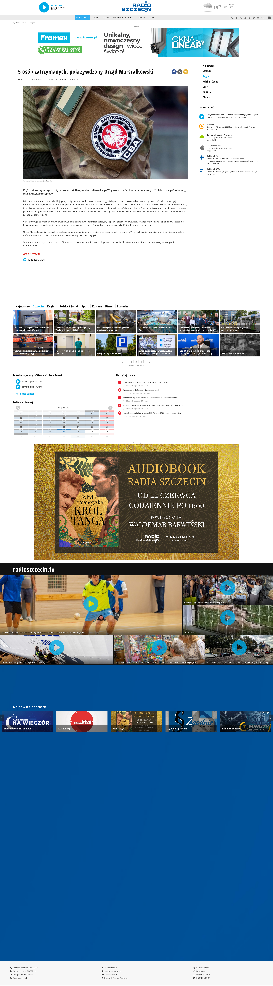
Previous (2, 718)
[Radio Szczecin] (136, 7)
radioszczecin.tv (34, 569)
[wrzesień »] (105, 408)
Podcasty (96, 17)
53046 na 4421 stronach (136, 366)
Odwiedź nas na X (241, 17)
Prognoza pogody (20, 978)
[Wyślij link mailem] (185, 71)
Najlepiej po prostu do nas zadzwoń (232, 17)
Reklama (142, 17)
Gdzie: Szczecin (31, 254)
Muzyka (107, 17)
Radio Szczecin (21, 23)
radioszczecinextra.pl (112, 971)
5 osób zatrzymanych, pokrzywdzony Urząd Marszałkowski (85, 71)
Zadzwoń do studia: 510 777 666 (25, 968)
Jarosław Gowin (53, 79)
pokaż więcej (26, 393)
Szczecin (207, 71)
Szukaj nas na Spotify (254, 17)
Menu (269, 17)
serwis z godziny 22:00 (32, 381)
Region (32, 23)
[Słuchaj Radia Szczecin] (44, 7)
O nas (151, 17)
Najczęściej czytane (125, 375)
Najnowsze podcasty (29, 707)
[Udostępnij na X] (179, 71)
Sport (205, 87)
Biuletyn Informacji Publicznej (116, 978)
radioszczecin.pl (110, 968)
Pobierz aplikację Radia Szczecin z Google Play (220, 137)
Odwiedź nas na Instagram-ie (245, 17)
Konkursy (118, 17)
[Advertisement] (77, 282)
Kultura (207, 92)
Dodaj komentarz (36, 259)
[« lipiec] (23, 408)
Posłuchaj (123, 306)
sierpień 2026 (64, 407)
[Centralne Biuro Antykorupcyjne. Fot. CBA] (105, 132)
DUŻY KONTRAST (203, 978)
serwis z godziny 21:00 (32, 386)
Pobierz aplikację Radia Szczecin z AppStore (219, 148)
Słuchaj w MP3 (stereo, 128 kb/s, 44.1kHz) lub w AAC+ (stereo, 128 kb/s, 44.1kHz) (232, 126)
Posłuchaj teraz (202, 968)
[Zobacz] (136, 42)
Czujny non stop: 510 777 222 (24, 971)
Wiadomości (82, 17)
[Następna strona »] (149, 362)
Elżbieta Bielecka (70, 79)
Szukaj (262, 17)
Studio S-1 (130, 17)
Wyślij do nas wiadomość (258, 17)
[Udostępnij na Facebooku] (174, 71)
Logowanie (200, 971)
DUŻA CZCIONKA (203, 974)
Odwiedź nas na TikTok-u (249, 17)
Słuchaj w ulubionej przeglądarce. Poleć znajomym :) (232, 116)
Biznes (206, 97)
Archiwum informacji (23, 402)
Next (271, 718)
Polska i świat (210, 81)
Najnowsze (209, 65)
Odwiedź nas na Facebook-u (237, 17)
